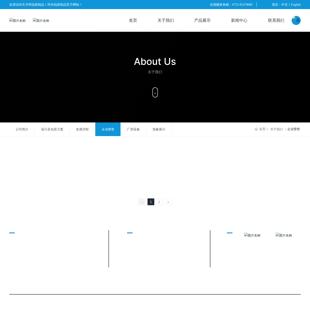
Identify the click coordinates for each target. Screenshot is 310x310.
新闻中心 (239, 20)
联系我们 (276, 20)
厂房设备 (133, 129)
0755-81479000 (242, 4)
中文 (284, 4)
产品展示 (202, 20)
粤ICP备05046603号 (94, 302)
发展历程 (82, 129)
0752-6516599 (51, 242)
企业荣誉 (108, 129)
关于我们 (165, 20)
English (296, 4)
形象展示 (159, 129)
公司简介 (22, 129)
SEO (114, 302)
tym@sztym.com (53, 249)
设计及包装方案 (52, 129)
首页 (133, 20)
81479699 (69, 236)
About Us (155, 61)
